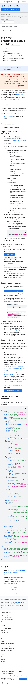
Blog (2, 656)
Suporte (3, 630)
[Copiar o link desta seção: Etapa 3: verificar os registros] (22, 283)
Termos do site (19, 671)
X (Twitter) (3, 661)
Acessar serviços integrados (13, 390)
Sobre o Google (4, 671)
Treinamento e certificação (7, 650)
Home (2, 26)
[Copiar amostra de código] (25, 408)
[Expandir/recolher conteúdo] (9, 48)
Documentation (9, 26)
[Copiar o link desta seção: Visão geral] (11, 105)
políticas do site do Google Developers (18, 603)
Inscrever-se (24, 679)
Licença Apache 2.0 (17, 602)
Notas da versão (4, 632)
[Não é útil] (10, 31)
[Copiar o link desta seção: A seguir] (9, 567)
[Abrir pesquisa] (16, 2)
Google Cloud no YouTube (7, 663)
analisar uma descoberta (15, 577)
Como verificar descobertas (19, 140)
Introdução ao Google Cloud (7, 643)
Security (15, 26)
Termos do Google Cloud (7, 673)
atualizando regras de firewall (11, 374)
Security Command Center (13, 6)
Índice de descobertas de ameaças (10, 99)
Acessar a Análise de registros (13, 291)
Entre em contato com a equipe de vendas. (10, 622)
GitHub (2, 641)
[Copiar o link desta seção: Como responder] (16, 124)
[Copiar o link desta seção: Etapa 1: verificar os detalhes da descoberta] (10, 134)
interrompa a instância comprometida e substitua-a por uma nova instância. (14, 368)
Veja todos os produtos (6, 615)
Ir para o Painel (9, 254)
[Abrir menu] (2, 1)
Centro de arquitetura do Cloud (8, 648)
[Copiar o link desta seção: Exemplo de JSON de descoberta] (11, 399)
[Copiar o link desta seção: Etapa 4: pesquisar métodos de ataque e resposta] (14, 323)
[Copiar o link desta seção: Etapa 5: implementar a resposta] (24, 340)
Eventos (3, 659)
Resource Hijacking (15, 330)
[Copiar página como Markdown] (16, 44)
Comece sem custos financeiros (11, 9)
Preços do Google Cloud (6, 617)
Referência (18, 28)
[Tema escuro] (25, 232)
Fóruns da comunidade (6, 628)
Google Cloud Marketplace (7, 619)
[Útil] (8, 31)
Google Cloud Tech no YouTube (8, 666)
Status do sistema (5, 635)
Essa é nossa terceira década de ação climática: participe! (15, 675)
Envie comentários (7, 34)
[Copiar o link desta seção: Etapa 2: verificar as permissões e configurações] (12, 247)
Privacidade (12, 671)
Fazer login (23, 1)
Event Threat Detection (8, 116)
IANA (23, 174)
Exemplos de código (5, 646)
